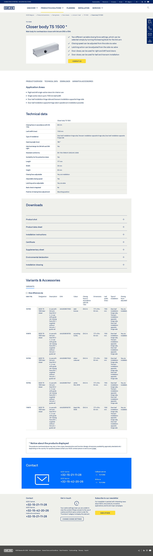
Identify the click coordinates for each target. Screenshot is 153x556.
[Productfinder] (150, 22)
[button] (129, 2)
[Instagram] (145, 2)
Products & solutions (51, 8)
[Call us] (150, 28)
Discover (31, 8)
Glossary (81, 550)
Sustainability (96, 2)
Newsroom (105, 2)
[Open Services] (102, 8)
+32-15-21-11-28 (71, 474)
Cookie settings (73, 550)
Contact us (77, 61)
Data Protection (63, 550)
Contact (29, 498)
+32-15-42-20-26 (72, 481)
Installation (83, 8)
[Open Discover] (37, 8)
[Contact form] (150, 34)
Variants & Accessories (82, 81)
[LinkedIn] (142, 2)
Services (96, 8)
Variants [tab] (30, 286)
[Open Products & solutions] (62, 8)
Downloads (65, 81)
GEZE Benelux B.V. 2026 (21, 550)
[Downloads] (150, 41)
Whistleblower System (35, 550)
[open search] (148, 8)
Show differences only (36, 293)
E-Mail (94, 448)
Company (113, 2)
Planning (71, 8)
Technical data (51, 81)
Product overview (34, 81)
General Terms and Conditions (50, 550)
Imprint (86, 550)
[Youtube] (148, 2)
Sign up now (105, 513)
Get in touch (66, 498)
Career (121, 2)
